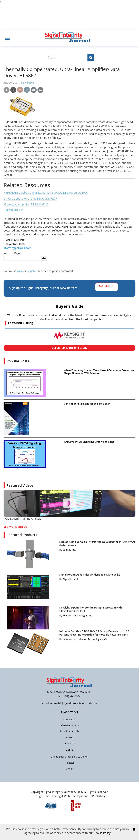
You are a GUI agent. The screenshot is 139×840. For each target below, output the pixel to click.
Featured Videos (20, 485)
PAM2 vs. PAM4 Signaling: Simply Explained (89, 441)
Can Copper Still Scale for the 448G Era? (87, 403)
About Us (69, 743)
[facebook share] (6, 90)
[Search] (90, 57)
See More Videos (15, 527)
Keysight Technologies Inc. (78, 615)
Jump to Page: (12, 253)
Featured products (22, 534)
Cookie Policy (102, 833)
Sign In (69, 768)
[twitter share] (13, 90)
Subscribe (106, 286)
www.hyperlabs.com (18, 248)
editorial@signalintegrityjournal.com (73, 703)
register (32, 271)
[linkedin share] (27, 90)
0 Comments (27, 82)
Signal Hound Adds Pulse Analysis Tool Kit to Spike (89, 574)
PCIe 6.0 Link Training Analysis (22, 518)
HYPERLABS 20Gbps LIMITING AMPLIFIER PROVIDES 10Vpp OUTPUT (46, 192)
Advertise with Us (70, 725)
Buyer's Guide (69, 306)
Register (69, 762)
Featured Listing (20, 323)
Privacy (70, 737)
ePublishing (98, 796)
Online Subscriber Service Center (69, 756)
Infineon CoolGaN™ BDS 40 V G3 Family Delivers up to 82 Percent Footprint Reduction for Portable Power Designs (94, 632)
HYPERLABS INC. (14, 210)
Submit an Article (69, 731)
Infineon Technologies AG (92, 639)
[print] (40, 90)
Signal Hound (70, 579)
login (19, 271)
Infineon (67, 639)
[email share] (34, 90)
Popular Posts (18, 361)
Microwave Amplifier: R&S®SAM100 (26, 204)
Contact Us (69, 719)
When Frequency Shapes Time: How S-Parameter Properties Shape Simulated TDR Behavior (99, 372)
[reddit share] (20, 90)
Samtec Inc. (69, 549)
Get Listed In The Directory (69, 347)
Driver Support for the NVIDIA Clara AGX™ (30, 198)
